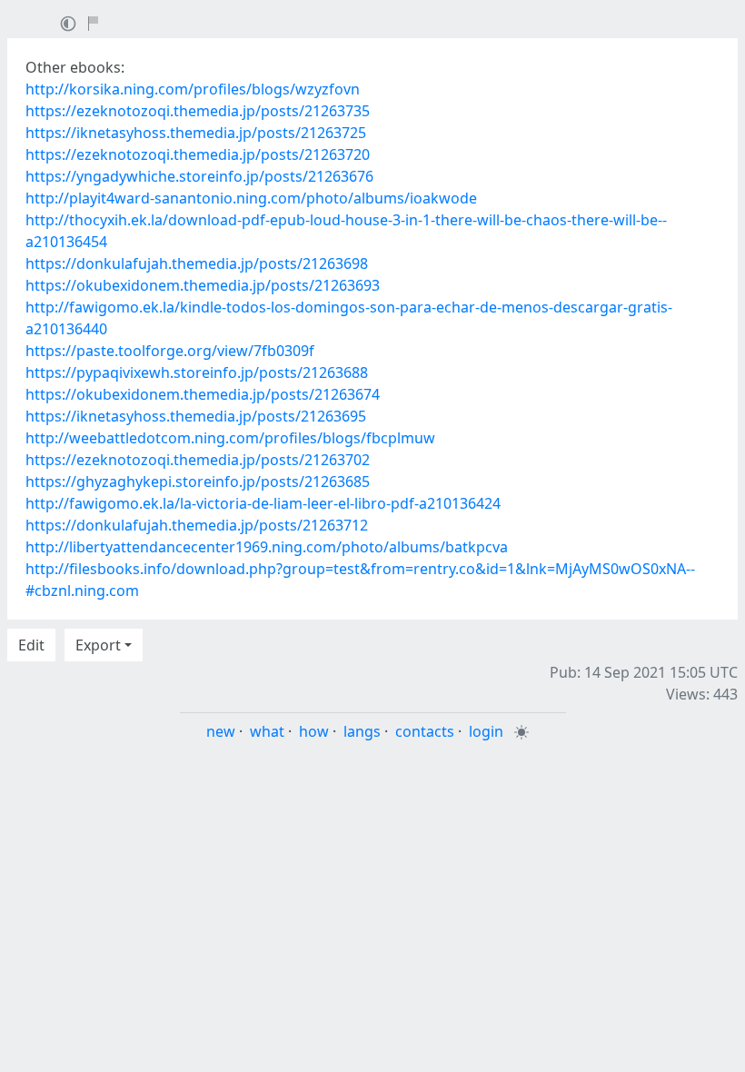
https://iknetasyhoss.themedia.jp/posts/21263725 (195, 133)
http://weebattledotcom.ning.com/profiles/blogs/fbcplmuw (230, 438)
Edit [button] (31, 645)
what (267, 731)
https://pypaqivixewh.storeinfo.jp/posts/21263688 (196, 372)
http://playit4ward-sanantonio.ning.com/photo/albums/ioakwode (251, 198)
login (486, 731)
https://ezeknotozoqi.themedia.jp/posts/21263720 (197, 154)
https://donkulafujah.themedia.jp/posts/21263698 (196, 263)
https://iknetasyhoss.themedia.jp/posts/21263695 (195, 416)
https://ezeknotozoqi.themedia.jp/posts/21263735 (197, 111)
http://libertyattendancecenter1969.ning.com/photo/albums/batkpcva (266, 547)
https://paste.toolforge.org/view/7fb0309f (169, 351)
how (314, 731)
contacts (424, 731)
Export (98, 645)
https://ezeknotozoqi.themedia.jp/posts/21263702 (197, 460)
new (220, 731)
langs (362, 731)
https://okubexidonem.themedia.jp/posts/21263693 (202, 285)
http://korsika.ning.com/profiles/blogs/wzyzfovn (192, 89)
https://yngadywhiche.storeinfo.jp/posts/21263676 (199, 176)
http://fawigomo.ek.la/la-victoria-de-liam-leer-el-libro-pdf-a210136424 (263, 503)
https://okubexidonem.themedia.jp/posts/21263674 (202, 394)
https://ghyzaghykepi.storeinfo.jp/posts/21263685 (197, 481)
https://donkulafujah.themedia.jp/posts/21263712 (196, 525)
